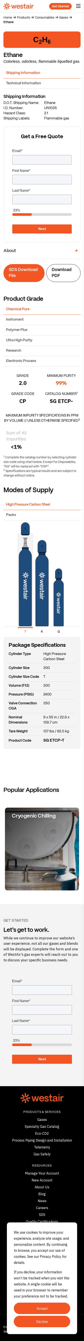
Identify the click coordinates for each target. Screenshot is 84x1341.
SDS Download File (23, 273)
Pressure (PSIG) (21, 694)
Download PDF (62, 273)
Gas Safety (42, 1154)
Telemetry (42, 1147)
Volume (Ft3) (19, 685)
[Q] (58, 579)
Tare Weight (18, 731)
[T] (25, 579)
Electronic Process (21, 361)
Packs (11, 515)
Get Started (60, 6)
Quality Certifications (42, 1221)
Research (13, 350)
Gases (63, 17)
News (42, 1201)
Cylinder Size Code (24, 676)
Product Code (20, 740)
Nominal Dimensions (18, 720)
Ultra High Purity (19, 340)
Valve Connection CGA (23, 706)
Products (23, 17)
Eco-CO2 (42, 1133)
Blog (42, 1194)
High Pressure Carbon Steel (28, 504)
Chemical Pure (18, 309)
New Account (42, 1180)
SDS (42, 1215)
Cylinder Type (20, 654)
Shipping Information (23, 73)
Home (7, 17)
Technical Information (23, 83)
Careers (42, 1208)
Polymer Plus (16, 330)
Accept (42, 1308)
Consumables (44, 17)
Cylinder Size (19, 668)
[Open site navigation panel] (78, 6)
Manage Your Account (42, 1173)
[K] (42, 579)
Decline (42, 1321)
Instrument (14, 319)
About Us (42, 1187)
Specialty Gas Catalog (42, 1126)
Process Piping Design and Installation (42, 1140)
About (9, 251)
